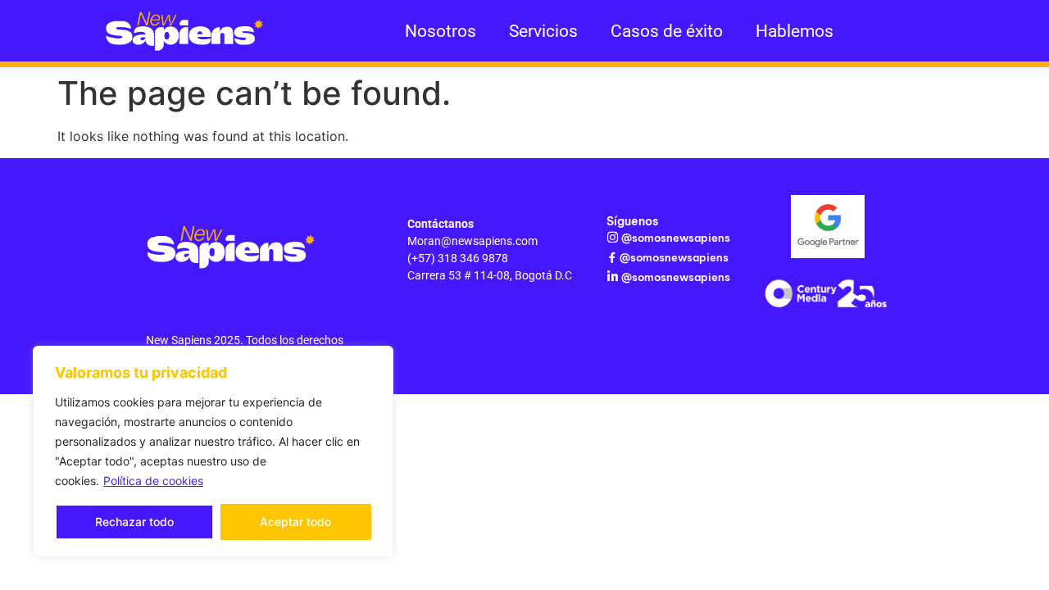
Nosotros (440, 31)
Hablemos (794, 31)
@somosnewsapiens (675, 237)
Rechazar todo (134, 522)
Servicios (543, 31)
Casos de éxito (667, 31)
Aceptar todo (295, 522)
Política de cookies (153, 481)
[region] (213, 451)
